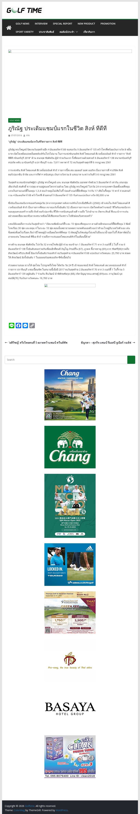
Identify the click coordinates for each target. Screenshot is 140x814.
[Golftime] (9, 28)
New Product (86, 23)
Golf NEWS (22, 23)
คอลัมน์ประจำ (67, 31)
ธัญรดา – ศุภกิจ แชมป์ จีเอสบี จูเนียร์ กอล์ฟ (106, 342)
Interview (41, 23)
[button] (76, 31)
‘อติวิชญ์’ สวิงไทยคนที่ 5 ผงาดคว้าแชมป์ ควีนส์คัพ (38, 342)
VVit (28, 135)
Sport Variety (24, 31)
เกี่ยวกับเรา (89, 31)
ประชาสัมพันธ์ (46, 31)
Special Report (62, 23)
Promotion (108, 23)
